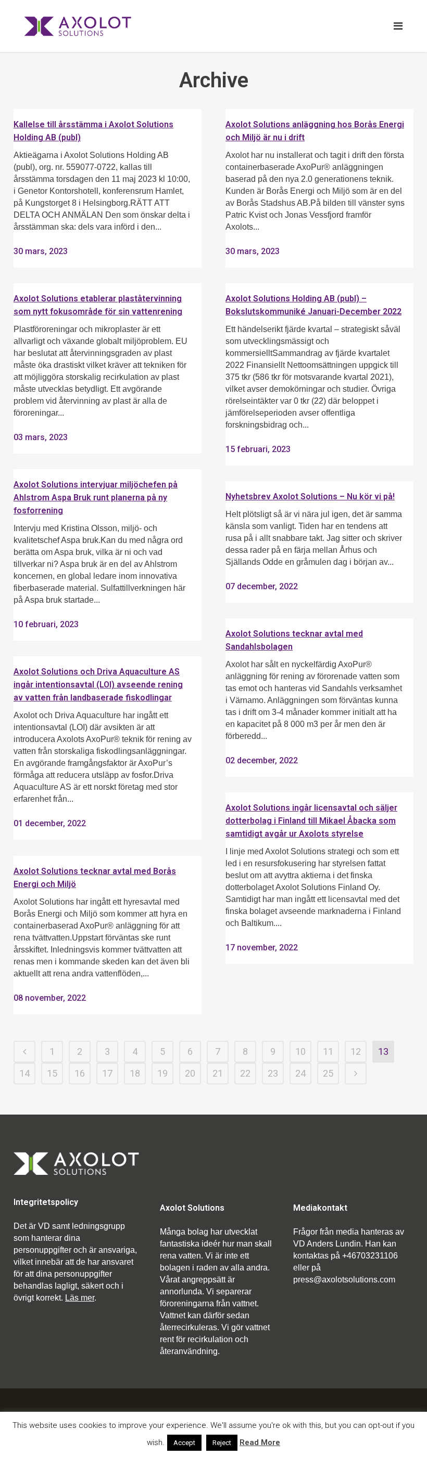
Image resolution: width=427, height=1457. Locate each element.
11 (328, 1051)
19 (162, 1073)
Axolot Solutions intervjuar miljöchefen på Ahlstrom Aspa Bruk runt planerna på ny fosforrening (96, 497)
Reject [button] (221, 1443)
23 (273, 1073)
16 (79, 1073)
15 (52, 1073)
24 (300, 1073)
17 (107, 1073)
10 (300, 1051)
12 (355, 1051)
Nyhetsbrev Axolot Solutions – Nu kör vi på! (310, 496)
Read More (260, 1442)
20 (190, 1073)
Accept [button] (184, 1443)
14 (24, 1073)
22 (245, 1073)
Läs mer (79, 1297)
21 (217, 1073)
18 (135, 1073)
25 (328, 1073)
